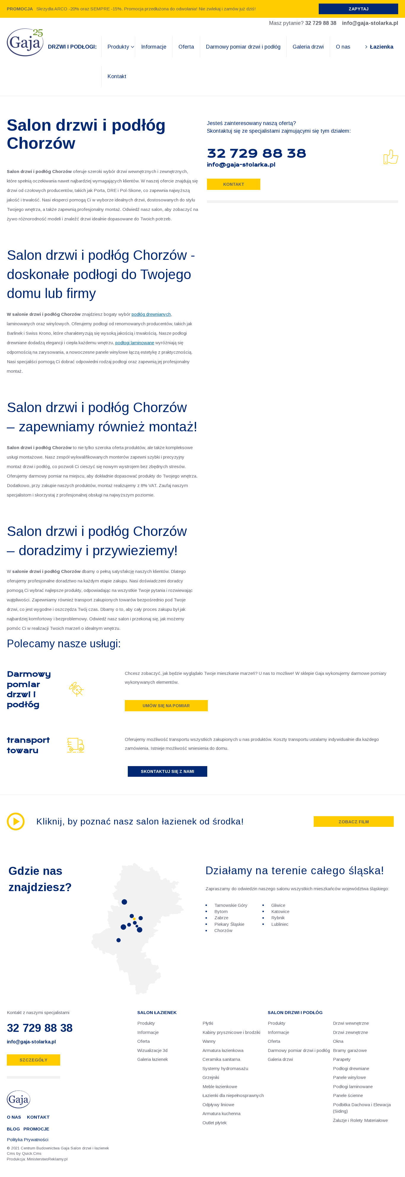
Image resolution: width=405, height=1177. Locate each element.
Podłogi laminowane (353, 1086)
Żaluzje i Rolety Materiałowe (360, 1120)
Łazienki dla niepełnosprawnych (233, 1095)
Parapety (342, 1059)
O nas (343, 47)
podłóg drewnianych (151, 314)
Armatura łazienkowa (223, 1050)
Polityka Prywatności (27, 1139)
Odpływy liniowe (218, 1104)
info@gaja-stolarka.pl (370, 23)
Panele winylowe (349, 1077)
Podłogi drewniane (351, 1068)
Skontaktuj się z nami (167, 771)
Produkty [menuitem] (277, 1023)
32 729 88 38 (320, 23)
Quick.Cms (32, 1153)
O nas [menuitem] (14, 1117)
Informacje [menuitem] (278, 1032)
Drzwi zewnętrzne (350, 1032)
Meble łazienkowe (220, 1086)
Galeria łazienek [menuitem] (152, 1059)
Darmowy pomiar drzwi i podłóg (243, 47)
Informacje (153, 47)
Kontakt (117, 76)
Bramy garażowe (350, 1050)
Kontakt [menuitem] (38, 1117)
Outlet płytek (215, 1122)
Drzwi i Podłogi (71, 47)
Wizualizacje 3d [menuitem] (152, 1050)
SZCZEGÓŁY (33, 1060)
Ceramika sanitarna (221, 1059)
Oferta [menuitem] (274, 1041)
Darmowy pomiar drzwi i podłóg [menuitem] (299, 1050)
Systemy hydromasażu (225, 1068)
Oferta (186, 47)
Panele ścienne (348, 1095)
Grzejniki (211, 1077)
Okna (338, 1041)
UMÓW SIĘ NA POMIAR (166, 705)
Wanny (209, 1041)
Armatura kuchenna (221, 1113)
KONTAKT (233, 184)
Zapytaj (359, 9)
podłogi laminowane (134, 342)
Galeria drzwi (308, 47)
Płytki (208, 1023)
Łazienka (381, 47)
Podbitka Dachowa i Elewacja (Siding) (362, 1108)
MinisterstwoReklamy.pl (47, 1159)
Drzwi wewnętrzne (351, 1023)
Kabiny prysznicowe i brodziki (231, 1032)
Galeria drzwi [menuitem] (280, 1059)
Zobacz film (354, 821)
